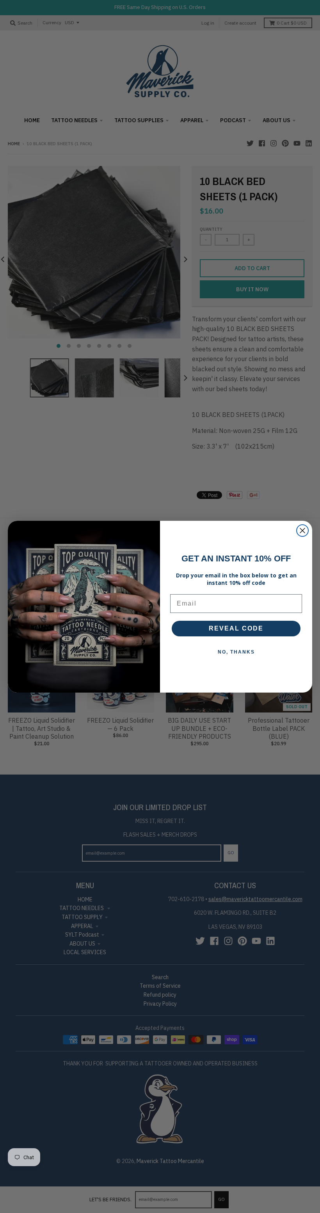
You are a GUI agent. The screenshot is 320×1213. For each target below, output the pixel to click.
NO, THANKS (236, 652)
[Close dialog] (302, 530)
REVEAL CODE (236, 628)
